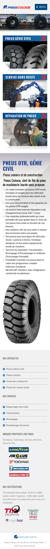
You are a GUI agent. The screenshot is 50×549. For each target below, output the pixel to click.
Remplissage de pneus (17, 425)
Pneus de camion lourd (17, 387)
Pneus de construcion (17, 381)
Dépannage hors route (17, 407)
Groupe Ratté (38, 542)
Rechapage (12, 419)
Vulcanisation (13, 413)
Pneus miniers (13, 375)
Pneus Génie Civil (15, 369)
